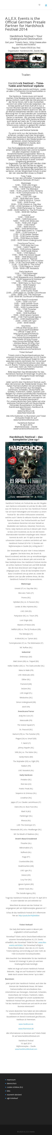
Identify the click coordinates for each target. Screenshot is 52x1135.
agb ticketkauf (12, 1098)
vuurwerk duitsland (14, 1094)
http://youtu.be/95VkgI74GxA (26, 341)
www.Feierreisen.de (26, 412)
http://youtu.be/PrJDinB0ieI (26, 329)
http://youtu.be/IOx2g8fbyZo (26, 345)
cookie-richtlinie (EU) (15, 1087)
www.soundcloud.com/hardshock (26, 349)
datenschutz (11, 1083)
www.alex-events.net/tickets (26, 89)
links (8, 1091)
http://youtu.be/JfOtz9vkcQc (26, 333)
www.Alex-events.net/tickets (18, 361)
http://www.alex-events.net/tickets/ (31, 43)
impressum (11, 1080)
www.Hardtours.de (26, 411)
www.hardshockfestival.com (26, 419)
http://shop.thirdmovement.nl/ (26, 337)
